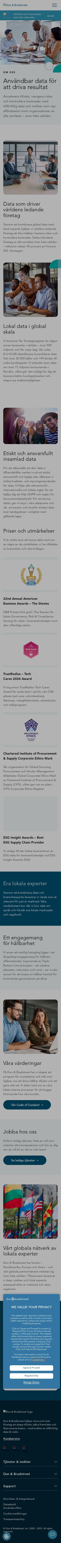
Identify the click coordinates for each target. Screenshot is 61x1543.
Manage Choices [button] (31, 1382)
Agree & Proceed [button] (31, 1368)
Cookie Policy (38, 1360)
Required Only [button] (31, 1376)
